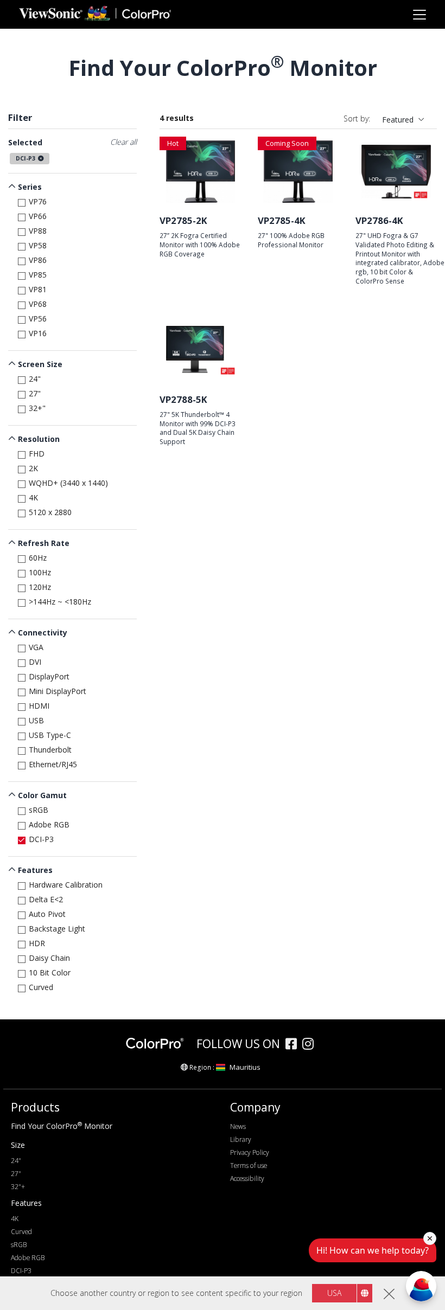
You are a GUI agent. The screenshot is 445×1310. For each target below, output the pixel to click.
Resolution (39, 439)
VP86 (38, 260)
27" (35, 393)
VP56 (38, 318)
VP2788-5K (183, 399)
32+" (37, 408)
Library (240, 1139)
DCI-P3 (41, 839)
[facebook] (293, 1045)
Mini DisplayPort (57, 691)
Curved (41, 987)
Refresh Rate (43, 543)
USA (334, 1293)
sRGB (38, 810)
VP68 (38, 304)
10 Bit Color (50, 972)
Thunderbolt (50, 749)
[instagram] (310, 1045)
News (238, 1126)
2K (33, 468)
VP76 (38, 201)
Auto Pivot (47, 914)
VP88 (38, 231)
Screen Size (40, 364)
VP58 (38, 245)
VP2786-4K (379, 220)
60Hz (38, 558)
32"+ (18, 1186)
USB (36, 720)
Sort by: (357, 118)
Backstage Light (57, 928)
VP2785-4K (282, 220)
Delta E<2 (46, 899)
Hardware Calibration (66, 884)
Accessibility (247, 1178)
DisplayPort (49, 676)
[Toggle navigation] (419, 14)
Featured (398, 119)
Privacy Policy (249, 1152)
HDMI (39, 706)
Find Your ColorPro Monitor (61, 1126)
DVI (35, 662)
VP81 (38, 289)
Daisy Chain (49, 958)
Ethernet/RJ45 (53, 764)
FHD (36, 453)
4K (33, 497)
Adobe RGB (49, 824)
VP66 (38, 216)
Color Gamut (42, 795)
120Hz (40, 587)
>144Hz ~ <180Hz (60, 601)
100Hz (40, 572)
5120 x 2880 (50, 512)
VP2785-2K (183, 220)
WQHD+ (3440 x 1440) (68, 483)
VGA (36, 647)
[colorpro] (158, 1043)
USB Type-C (50, 735)
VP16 (38, 333)
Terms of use (248, 1165)
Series (30, 187)
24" (35, 379)
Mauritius (245, 1067)
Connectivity (42, 632)
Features (35, 870)
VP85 (38, 274)
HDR (37, 943)
